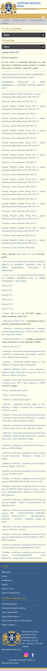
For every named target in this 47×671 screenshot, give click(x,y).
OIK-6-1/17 (26, 254)
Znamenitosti (7, 580)
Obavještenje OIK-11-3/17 (13, 321)
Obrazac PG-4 (7, 299)
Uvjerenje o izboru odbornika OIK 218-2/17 (19, 199)
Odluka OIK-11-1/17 (12, 313)
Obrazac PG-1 (7, 286)
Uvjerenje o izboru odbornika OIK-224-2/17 (19, 211)
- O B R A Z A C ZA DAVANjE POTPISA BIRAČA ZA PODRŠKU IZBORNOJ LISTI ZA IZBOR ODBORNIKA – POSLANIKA (23, 278)
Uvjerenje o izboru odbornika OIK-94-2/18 (19, 235)
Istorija (4, 576)
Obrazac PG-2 (7, 290)
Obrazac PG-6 (7, 309)
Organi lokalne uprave (10, 616)
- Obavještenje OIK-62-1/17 (13, 339)
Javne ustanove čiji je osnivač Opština (17, 620)
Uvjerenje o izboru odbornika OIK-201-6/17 (19, 150)
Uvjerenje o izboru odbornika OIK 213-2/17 (19, 187)
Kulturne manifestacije (11, 593)
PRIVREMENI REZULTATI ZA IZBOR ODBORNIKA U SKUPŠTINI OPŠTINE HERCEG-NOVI (23, 85)
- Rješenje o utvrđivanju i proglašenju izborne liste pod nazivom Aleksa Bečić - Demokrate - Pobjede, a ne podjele (23, 456)
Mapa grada (6, 572)
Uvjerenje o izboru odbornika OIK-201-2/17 (19, 126)
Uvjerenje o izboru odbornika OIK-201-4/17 (19, 138)
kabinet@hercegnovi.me (11, 649)
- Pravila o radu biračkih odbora (14, 395)
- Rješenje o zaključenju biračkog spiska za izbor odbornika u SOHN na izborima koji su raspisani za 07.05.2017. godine (23, 407)
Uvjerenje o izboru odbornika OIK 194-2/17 (19, 113)
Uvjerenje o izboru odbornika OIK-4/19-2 (18, 247)
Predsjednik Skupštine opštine (13, 608)
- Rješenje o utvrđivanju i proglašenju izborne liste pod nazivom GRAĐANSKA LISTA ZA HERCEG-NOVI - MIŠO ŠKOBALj (23, 537)
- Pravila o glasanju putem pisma (15, 390)
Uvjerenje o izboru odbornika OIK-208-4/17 (19, 174)
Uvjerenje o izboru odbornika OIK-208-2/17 (19, 162)
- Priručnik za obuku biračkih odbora (16, 399)
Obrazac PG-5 (7, 304)
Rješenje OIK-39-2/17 (11, 346)
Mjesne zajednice (8, 625)
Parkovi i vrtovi (8, 588)
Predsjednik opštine (9, 604)
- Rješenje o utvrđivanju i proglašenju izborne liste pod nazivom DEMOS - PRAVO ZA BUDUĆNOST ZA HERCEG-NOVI (23, 502)
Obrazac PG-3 (7, 295)
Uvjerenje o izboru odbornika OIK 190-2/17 (19, 101)
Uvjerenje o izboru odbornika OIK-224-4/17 (19, 223)
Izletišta (5, 584)
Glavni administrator (10, 612)
